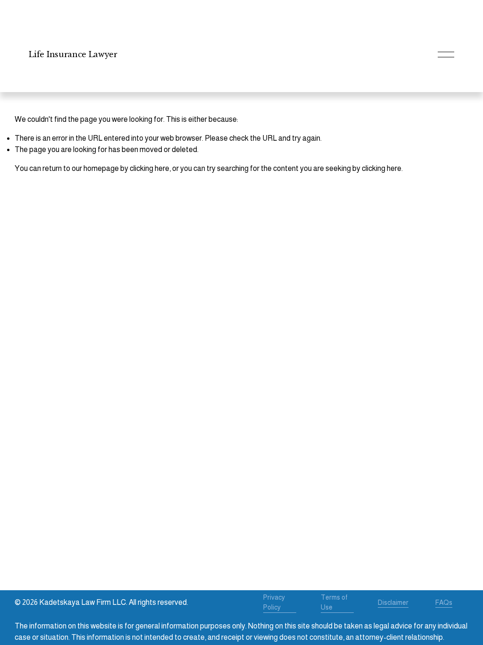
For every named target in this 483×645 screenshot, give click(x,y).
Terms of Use (334, 602)
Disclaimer (393, 602)
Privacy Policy (274, 602)
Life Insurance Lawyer (73, 54)
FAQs (443, 602)
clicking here (149, 168)
